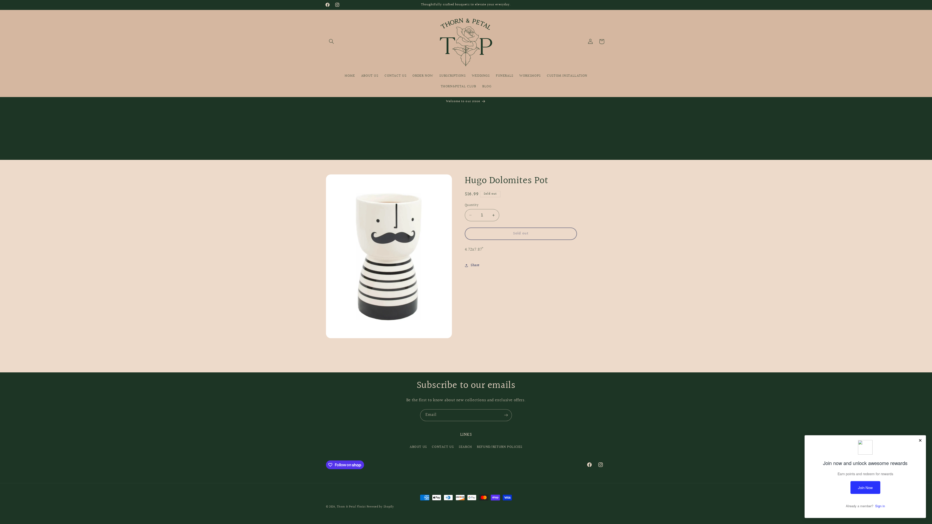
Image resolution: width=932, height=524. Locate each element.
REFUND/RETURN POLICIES (499, 447)
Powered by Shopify (380, 507)
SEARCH (465, 447)
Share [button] (475, 265)
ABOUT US (418, 447)
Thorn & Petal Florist (351, 507)
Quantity (471, 205)
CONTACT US (443, 447)
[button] (331, 41)
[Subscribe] (506, 415)
